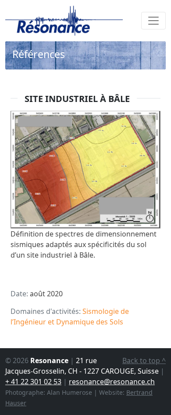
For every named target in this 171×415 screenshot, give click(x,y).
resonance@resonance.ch (112, 381)
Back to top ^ (144, 360)
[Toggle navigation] (153, 20)
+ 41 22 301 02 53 (33, 381)
